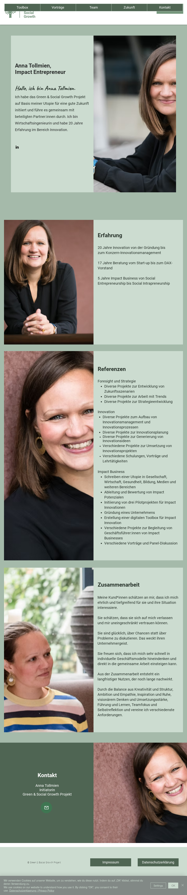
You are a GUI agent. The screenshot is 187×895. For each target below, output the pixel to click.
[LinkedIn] (17, 147)
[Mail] (46, 807)
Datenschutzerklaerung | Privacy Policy (31, 890)
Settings (158, 885)
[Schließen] (182, 885)
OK (173, 885)
